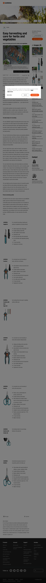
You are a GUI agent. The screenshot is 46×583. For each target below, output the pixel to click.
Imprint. (11, 91)
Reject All (25, 94)
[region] (23, 92)
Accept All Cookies (35, 94)
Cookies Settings (9, 94)
